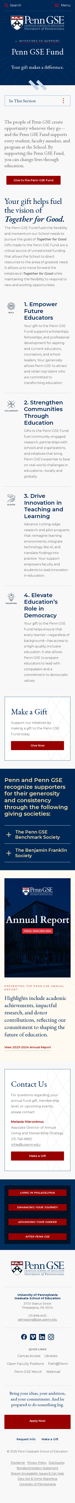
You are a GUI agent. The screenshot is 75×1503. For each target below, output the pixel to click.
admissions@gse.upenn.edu (37, 1319)
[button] (63, 5)
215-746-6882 (21, 1139)
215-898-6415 (37, 1316)
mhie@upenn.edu (26, 1144)
